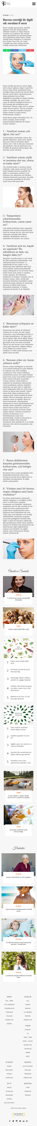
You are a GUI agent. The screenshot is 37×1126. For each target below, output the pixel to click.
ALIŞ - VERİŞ (9, 1001)
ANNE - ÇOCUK (28, 1041)
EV (28, 1033)
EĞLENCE (27, 1062)
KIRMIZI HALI (28, 1078)
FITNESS (9, 1074)
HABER (28, 1052)
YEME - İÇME (28, 1037)
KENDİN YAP (9, 1020)
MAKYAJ (27, 1008)
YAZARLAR (27, 1091)
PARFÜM (27, 1016)
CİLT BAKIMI (28, 1012)
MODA (9, 997)
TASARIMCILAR (9, 1008)
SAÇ (27, 1001)
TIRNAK (27, 1004)
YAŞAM (27, 1026)
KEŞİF (28, 1056)
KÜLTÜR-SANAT (9, 1103)
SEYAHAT (28, 1030)
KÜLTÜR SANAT (28, 1066)
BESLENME (9, 1070)
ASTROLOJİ (9, 1078)
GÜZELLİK (27, 997)
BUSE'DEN (28, 1083)
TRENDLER (9, 1012)
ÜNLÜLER (9, 1016)
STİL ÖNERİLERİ (9, 1004)
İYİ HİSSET (6, 15)
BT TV (9, 1083)
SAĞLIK (12, 15)
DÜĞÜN (9, 1023)
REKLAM (27, 1095)
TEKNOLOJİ (27, 1049)
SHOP (28, 1087)
